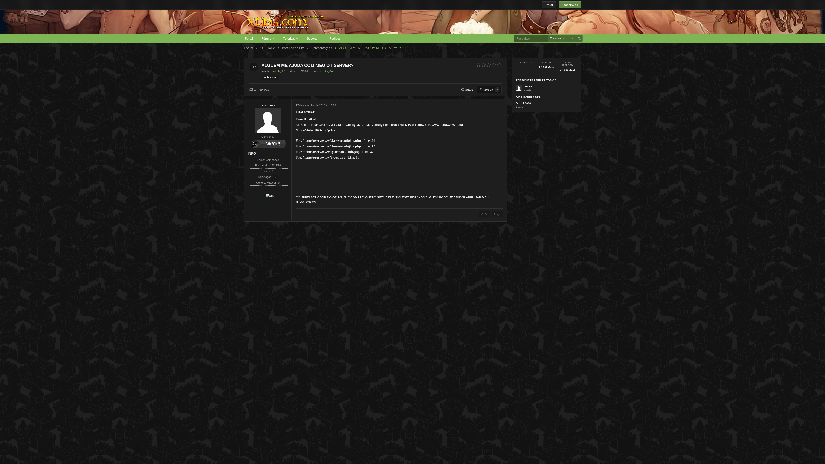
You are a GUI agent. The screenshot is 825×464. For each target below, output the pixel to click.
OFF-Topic (267, 48)
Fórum (248, 48)
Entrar (549, 4)
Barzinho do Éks (293, 48)
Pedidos (335, 38)
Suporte (312, 38)
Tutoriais (289, 38)
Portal (249, 38)
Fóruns (266, 38)
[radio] (478, 64)
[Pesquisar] (579, 38)
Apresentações (322, 48)
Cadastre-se (569, 4)
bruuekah (268, 105)
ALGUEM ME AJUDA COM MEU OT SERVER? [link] (371, 48)
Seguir (491, 89)
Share (469, 89)
